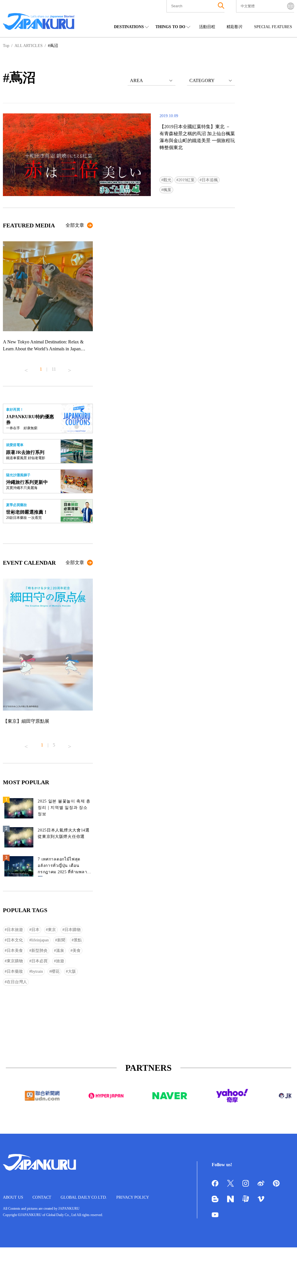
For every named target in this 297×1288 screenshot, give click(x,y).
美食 (77, 950)
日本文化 (15, 940)
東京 (52, 929)
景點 (78, 940)
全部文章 (75, 225)
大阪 (72, 971)
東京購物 (15, 961)
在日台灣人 (17, 982)
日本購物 (72, 929)
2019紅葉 (186, 180)
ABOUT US (13, 1197)
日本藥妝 (15, 971)
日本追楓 (210, 180)
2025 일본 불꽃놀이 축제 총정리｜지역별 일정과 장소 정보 (64, 807)
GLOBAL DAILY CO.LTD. (84, 1197)
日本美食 (15, 950)
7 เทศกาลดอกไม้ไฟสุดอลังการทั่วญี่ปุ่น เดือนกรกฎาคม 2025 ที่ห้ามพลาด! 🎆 (64, 866)
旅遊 (60, 961)
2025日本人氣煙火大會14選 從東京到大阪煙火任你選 (64, 833)
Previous (26, 368)
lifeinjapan (40, 940)
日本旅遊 (15, 929)
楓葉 (167, 190)
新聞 (61, 940)
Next (70, 368)
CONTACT (41, 1197)
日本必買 (39, 961)
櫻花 (55, 971)
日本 (35, 929)
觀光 (167, 180)
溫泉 (60, 950)
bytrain (37, 971)
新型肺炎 (39, 950)
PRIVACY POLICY (132, 1197)
